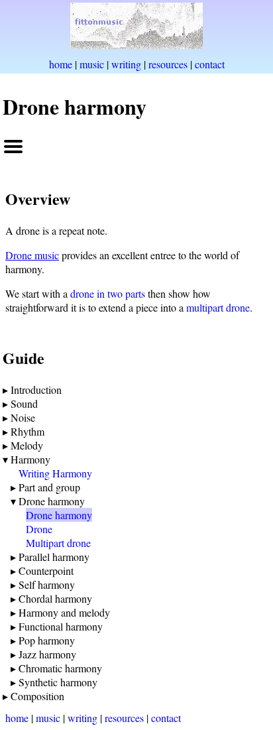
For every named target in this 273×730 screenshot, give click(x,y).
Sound (24, 403)
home (60, 64)
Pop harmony (47, 640)
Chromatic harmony (60, 668)
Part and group (49, 487)
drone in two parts (107, 293)
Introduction (36, 389)
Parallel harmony (54, 557)
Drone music (32, 255)
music (92, 64)
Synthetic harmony (58, 682)
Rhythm (27, 431)
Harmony (30, 459)
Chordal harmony (55, 598)
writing (126, 64)
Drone (39, 529)
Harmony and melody (64, 612)
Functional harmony (61, 626)
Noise (23, 417)
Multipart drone (58, 543)
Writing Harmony (55, 473)
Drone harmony (52, 501)
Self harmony (47, 584)
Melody (27, 445)
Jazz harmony (47, 654)
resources (168, 64)
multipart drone (218, 307)
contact (210, 64)
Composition (37, 696)
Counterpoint (46, 571)
